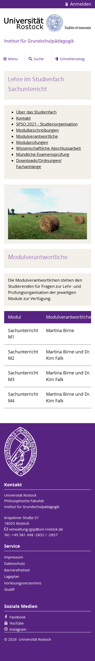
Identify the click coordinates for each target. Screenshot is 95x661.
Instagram (18, 629)
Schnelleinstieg (72, 58)
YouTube (17, 623)
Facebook (18, 617)
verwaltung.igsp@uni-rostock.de (36, 529)
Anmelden (80, 4)
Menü (13, 58)
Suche (39, 58)
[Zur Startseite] (47, 23)
